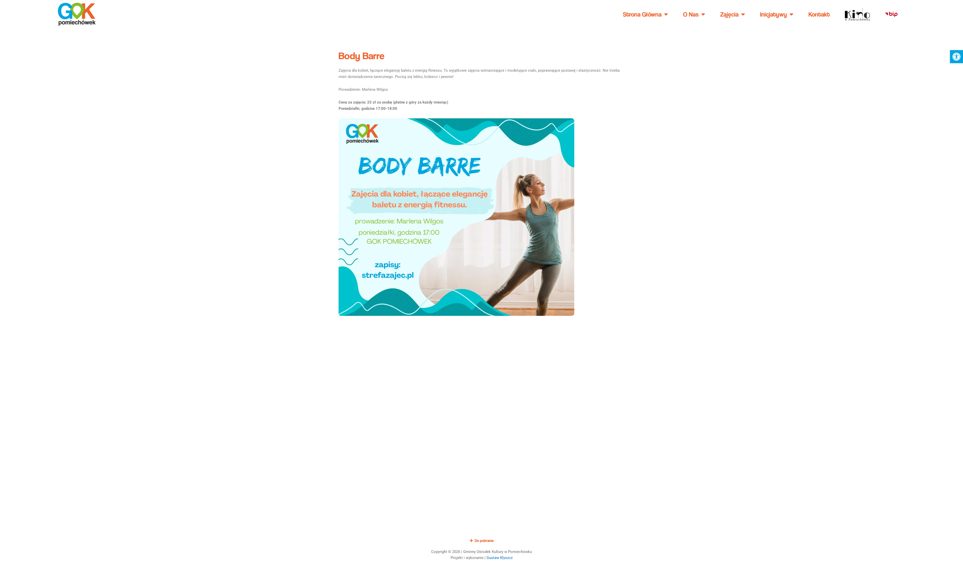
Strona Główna (642, 14)
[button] (956, 56)
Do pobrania (484, 540)
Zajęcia (729, 14)
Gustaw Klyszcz (500, 557)
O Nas (691, 14)
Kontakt (819, 14)
